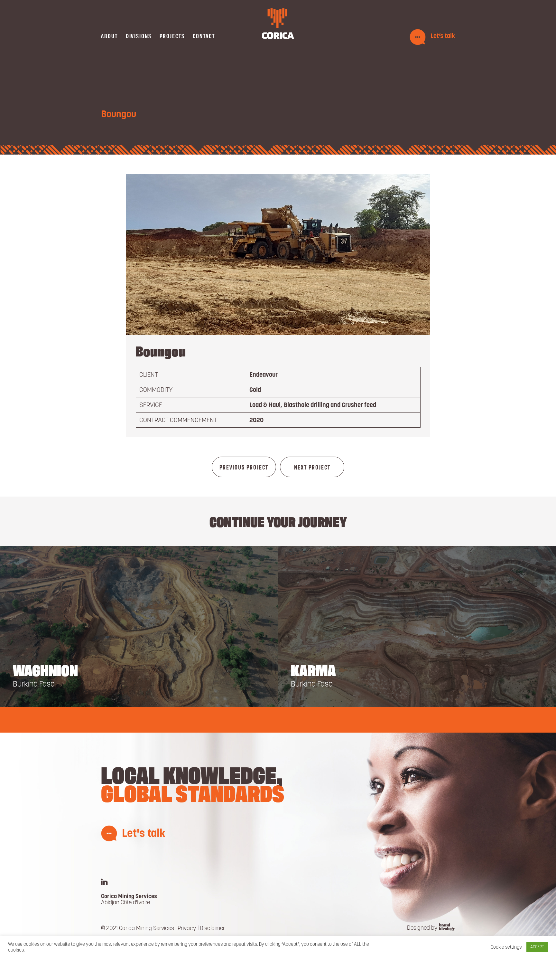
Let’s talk (443, 36)
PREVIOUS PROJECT (243, 467)
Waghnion (45, 669)
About (109, 36)
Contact (204, 36)
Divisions (139, 36)
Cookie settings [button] (506, 947)
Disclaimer (212, 928)
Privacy (187, 928)
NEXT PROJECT (312, 467)
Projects (172, 36)
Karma (313, 669)
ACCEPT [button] (537, 947)
